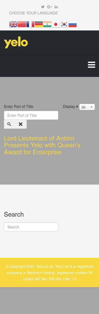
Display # (70, 106)
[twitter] (43, 6)
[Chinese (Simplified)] (22, 23)
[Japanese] (55, 23)
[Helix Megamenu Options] (91, 65)
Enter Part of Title (19, 106)
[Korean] (64, 23)
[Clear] (21, 124)
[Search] (10, 124)
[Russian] (72, 23)
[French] (30, 23)
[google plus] (49, 6)
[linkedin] (56, 6)
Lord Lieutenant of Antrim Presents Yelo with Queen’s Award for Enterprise (42, 144)
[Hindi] (47, 23)
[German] (39, 23)
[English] (13, 23)
